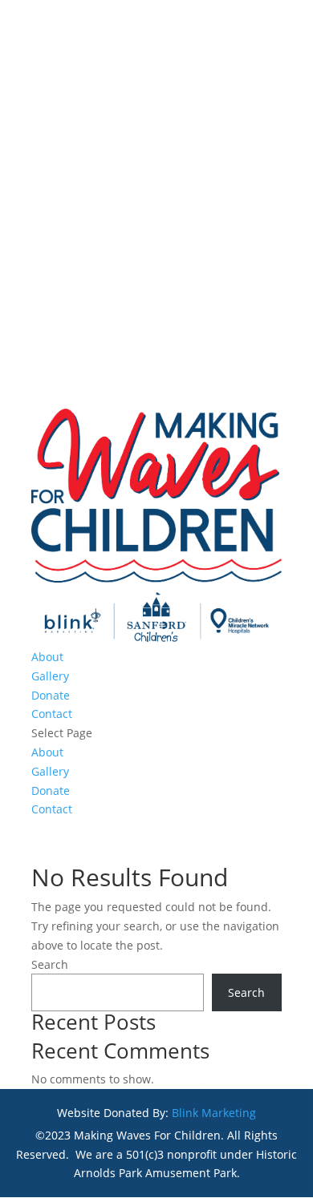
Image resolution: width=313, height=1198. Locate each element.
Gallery (50, 676)
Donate (50, 695)
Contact (51, 713)
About (47, 656)
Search (49, 964)
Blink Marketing (214, 1112)
